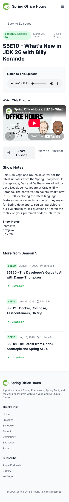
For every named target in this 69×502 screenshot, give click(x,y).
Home (6, 414)
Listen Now (18, 285)
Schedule (8, 425)
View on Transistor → (50, 153)
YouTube (8, 476)
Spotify (7, 470)
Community (9, 436)
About (6, 448)
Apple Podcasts (12, 465)
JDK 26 (8, 234)
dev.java (8, 230)
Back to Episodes (19, 23)
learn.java (9, 226)
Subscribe (9, 442)
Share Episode (21, 153)
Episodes (8, 419)
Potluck (7, 431)
